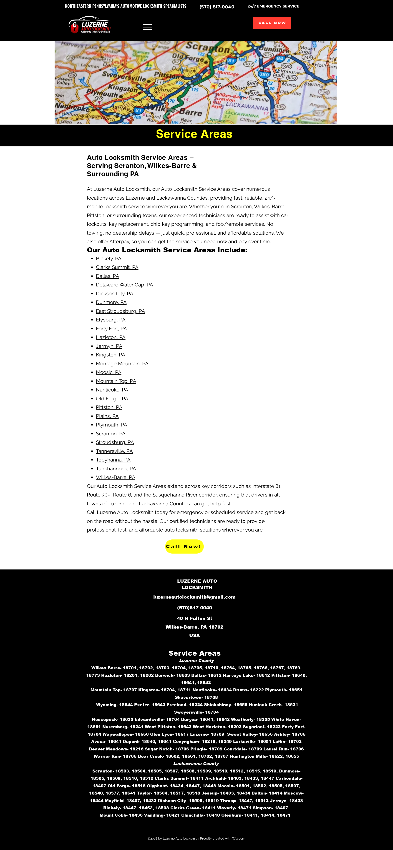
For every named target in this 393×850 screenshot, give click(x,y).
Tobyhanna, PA (113, 460)
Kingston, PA (110, 355)
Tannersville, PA (114, 451)
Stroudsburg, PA (115, 442)
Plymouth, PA (111, 425)
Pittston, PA (109, 407)
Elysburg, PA (111, 320)
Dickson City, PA (114, 293)
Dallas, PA (107, 276)
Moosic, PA (108, 372)
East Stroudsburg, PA (120, 311)
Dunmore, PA (111, 302)
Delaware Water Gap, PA (124, 285)
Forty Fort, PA (111, 328)
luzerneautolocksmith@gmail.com (194, 596)
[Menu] (147, 27)
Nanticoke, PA (112, 390)
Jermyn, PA (109, 346)
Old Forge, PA (112, 398)
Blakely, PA (108, 258)
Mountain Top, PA (116, 381)
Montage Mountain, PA (122, 363)
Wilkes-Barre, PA (115, 477)
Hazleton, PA (111, 337)
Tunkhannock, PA (116, 468)
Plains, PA (107, 416)
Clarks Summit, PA (117, 267)
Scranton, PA (111, 433)
